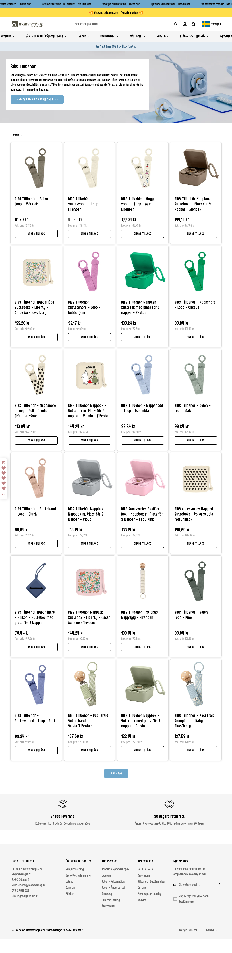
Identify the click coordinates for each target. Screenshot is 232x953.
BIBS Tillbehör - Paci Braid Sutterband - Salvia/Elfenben (88, 721)
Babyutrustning (75, 869)
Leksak (82, 36)
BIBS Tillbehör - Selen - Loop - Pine (193, 615)
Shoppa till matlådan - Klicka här (121, 4)
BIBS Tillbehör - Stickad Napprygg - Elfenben (139, 615)
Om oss (142, 888)
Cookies (142, 900)
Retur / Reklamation (113, 881)
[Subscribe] (216, 884)
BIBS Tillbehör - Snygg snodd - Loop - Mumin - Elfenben (139, 204)
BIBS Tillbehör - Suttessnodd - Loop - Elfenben (84, 204)
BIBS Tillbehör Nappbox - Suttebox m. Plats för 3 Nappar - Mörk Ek (194, 204)
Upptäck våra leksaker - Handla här (170, 4)
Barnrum (70, 888)
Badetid (161, 36)
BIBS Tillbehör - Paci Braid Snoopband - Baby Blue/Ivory (195, 721)
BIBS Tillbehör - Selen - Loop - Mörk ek (33, 201)
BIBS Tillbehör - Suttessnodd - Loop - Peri (35, 718)
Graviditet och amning (78, 875)
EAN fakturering (111, 900)
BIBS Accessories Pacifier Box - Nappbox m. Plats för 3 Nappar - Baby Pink (142, 514)
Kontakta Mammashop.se (115, 869)
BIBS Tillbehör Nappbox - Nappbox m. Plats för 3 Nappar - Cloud (87, 514)
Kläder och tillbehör (192, 36)
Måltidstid (136, 36)
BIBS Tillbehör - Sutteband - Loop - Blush (35, 511)
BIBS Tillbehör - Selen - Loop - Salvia (193, 408)
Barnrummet (107, 36)
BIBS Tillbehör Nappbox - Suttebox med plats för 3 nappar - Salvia (140, 721)
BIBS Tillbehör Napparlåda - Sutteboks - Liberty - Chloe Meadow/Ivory (36, 307)
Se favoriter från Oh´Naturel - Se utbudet (66, 4)
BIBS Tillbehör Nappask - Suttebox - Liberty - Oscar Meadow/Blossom (89, 617)
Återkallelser (108, 906)
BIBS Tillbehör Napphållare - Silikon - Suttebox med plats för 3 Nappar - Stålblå (35, 617)
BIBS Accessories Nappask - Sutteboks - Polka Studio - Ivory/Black (196, 514)
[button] (193, 24)
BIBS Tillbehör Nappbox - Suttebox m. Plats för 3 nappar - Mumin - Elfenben (89, 410)
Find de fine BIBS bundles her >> (37, 99)
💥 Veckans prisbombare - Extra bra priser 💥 (116, 13)
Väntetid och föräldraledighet (44, 36)
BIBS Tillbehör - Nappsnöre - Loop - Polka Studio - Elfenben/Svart (35, 410)
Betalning (107, 894)
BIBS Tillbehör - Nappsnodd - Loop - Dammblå (142, 408)
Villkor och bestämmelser (151, 881)
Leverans (106, 875)
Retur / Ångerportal (113, 888)
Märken (70, 894)
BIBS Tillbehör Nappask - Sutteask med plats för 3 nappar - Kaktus (140, 307)
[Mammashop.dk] (28, 24)
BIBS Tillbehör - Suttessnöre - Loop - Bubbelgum (84, 307)
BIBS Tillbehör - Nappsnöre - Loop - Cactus (195, 305)
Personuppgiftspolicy (149, 894)
